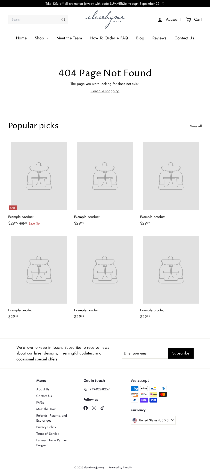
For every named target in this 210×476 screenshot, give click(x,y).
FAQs (40, 402)
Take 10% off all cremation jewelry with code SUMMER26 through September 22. (103, 3)
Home (21, 38)
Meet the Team (69, 38)
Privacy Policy (46, 427)
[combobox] (38, 19)
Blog (140, 38)
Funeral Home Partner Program (51, 442)
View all (196, 126)
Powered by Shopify (120, 467)
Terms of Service (47, 433)
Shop (40, 38)
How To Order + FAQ (109, 38)
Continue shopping (105, 90)
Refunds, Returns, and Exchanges (51, 418)
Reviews (159, 38)
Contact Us (184, 38)
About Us (42, 389)
